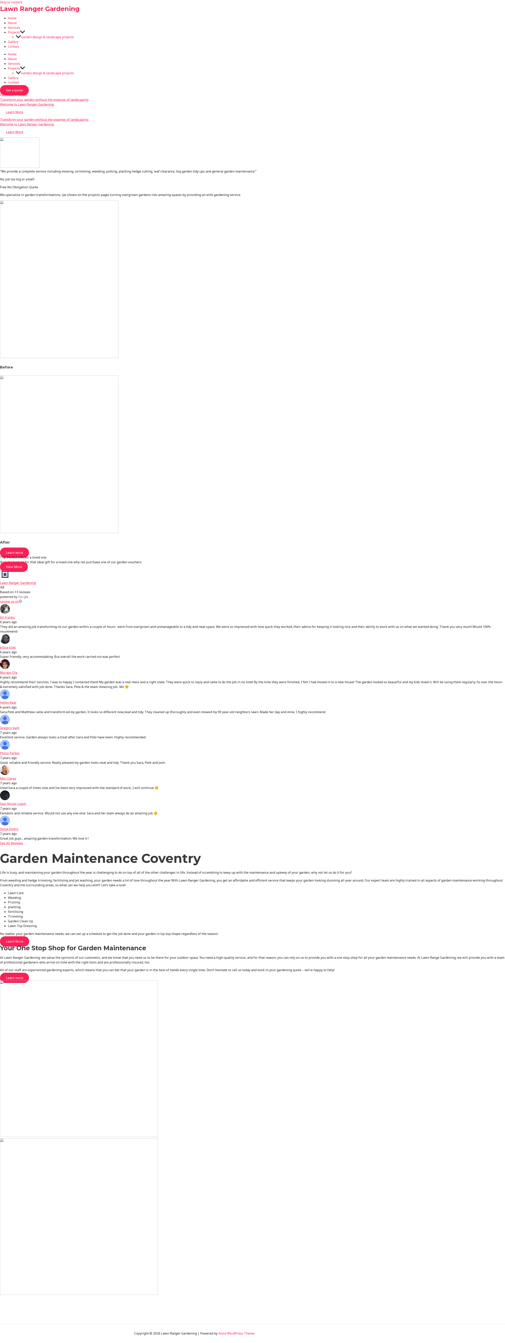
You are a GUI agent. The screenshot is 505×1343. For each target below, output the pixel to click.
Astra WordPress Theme (236, 1333)
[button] (22, 32)
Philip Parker (10, 753)
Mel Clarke (8, 778)
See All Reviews (11, 843)
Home (12, 18)
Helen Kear (8, 702)
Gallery (13, 42)
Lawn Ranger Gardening (39, 9)
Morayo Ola (8, 672)
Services (14, 27)
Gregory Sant (9, 728)
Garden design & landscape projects (47, 37)
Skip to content (11, 2)
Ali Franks (7, 617)
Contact (13, 46)
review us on (9, 601)
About (12, 23)
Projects (14, 32)
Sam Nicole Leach (13, 804)
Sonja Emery (9, 829)
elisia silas (8, 647)
